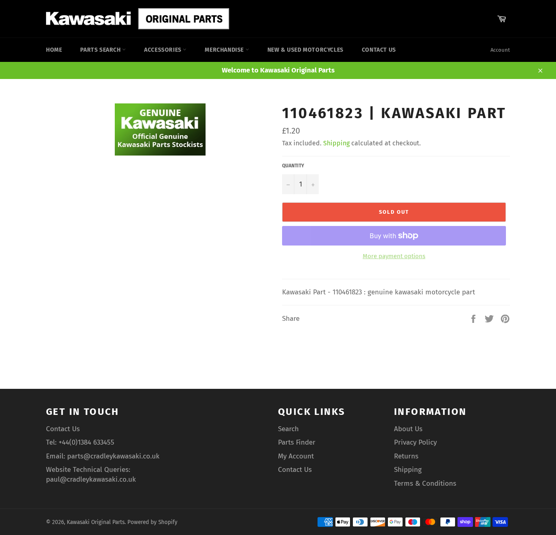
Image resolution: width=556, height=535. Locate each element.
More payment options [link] (394, 256)
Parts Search (101, 49)
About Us (408, 429)
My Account (296, 456)
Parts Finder (296, 442)
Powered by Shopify (152, 522)
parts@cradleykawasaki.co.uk (113, 456)
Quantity (293, 166)
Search (288, 429)
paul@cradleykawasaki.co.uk (91, 479)
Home (54, 49)
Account (500, 50)
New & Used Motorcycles (305, 49)
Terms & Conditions (425, 483)
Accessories (163, 49)
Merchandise (225, 49)
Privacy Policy (415, 442)
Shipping (336, 143)
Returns (406, 456)
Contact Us (379, 49)
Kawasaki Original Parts (96, 522)
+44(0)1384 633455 (86, 442)
